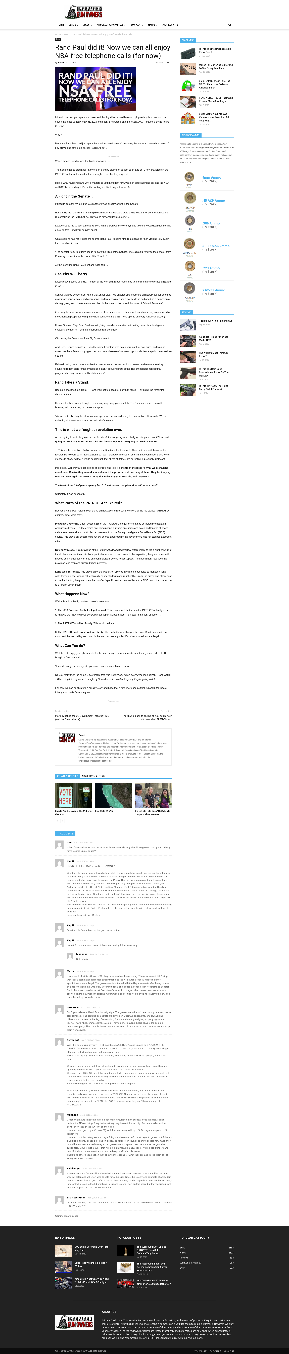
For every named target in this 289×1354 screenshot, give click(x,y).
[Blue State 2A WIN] (113, 795)
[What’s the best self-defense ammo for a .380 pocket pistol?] (125, 1283)
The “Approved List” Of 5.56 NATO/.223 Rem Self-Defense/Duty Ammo (151, 1250)
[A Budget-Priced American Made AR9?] (188, 341)
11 (171, 62)
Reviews (135, 25)
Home (61, 25)
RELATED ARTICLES (67, 776)
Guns (72, 25)
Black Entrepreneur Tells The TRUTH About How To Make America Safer (214, 84)
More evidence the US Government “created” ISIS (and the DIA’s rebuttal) (82, 717)
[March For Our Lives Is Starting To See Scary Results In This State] (188, 69)
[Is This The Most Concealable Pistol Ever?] (188, 53)
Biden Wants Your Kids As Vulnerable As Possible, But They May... (214, 117)
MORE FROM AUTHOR (93, 776)
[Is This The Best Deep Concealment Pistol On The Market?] (188, 373)
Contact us (170, 25)
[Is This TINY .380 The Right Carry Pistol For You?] (188, 390)
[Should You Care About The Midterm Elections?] (73, 795)
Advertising (215, 1350)
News (151, 25)
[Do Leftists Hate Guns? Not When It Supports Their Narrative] (153, 795)
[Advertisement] (207, 425)
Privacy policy (200, 1350)
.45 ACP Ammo (213, 200)
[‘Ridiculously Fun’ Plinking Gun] (188, 325)
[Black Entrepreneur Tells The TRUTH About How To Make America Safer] (188, 85)
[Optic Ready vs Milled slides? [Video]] (63, 1267)
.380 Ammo (211, 223)
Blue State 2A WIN (104, 811)
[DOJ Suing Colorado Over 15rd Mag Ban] (63, 1251)
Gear (86, 25)
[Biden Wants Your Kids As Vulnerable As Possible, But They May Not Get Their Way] (188, 118)
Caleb (61, 62)
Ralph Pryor (74, 1168)
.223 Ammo (211, 268)
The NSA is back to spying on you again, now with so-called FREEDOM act (147, 717)
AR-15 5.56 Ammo (216, 246)
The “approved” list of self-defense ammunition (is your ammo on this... (152, 1267)
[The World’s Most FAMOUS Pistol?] (188, 357)
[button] (230, 25)
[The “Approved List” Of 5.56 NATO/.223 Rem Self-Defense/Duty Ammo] (125, 1250)
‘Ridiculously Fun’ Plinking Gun (215, 320)
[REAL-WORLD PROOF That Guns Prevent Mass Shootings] (188, 102)
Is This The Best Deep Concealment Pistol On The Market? (213, 372)
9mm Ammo (211, 177)
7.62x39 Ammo (213, 290)
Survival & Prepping (110, 25)
